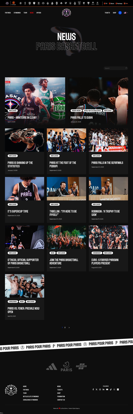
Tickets (107, 13)
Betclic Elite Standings (31, 396)
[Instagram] (100, 389)
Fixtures (8, 13)
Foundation (61, 396)
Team (25, 13)
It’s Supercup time (18, 211)
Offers (38, 13)
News (31, 13)
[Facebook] (93, 389)
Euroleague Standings (30, 400)
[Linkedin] (103, 389)
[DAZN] (114, 389)
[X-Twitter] (96, 389)
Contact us (61, 400)
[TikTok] (111, 389)
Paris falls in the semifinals (107, 162)
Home (25, 386)
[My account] (120, 12)
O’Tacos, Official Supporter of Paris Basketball (23, 261)
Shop (114, 13)
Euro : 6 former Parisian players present (105, 261)
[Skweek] (118, 389)
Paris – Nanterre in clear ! (22, 117)
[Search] (126, 68)
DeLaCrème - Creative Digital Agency (71, 408)
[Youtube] (107, 389)
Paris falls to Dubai (82, 117)
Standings (17, 13)
